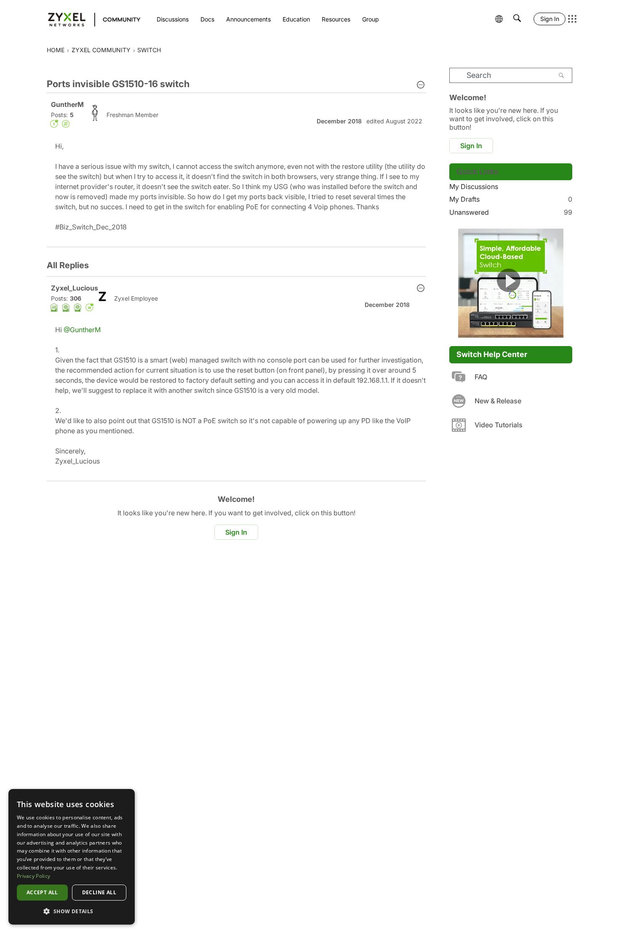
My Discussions (473, 186)
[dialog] (71, 857)
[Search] (561, 75)
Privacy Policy (33, 876)
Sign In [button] (236, 532)
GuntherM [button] (67, 104)
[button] (421, 85)
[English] (90, 19)
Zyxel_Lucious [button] (74, 288)
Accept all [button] (42, 892)
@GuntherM (82, 329)
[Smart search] (517, 19)
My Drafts (510, 199)
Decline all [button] (99, 892)
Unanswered (510, 212)
